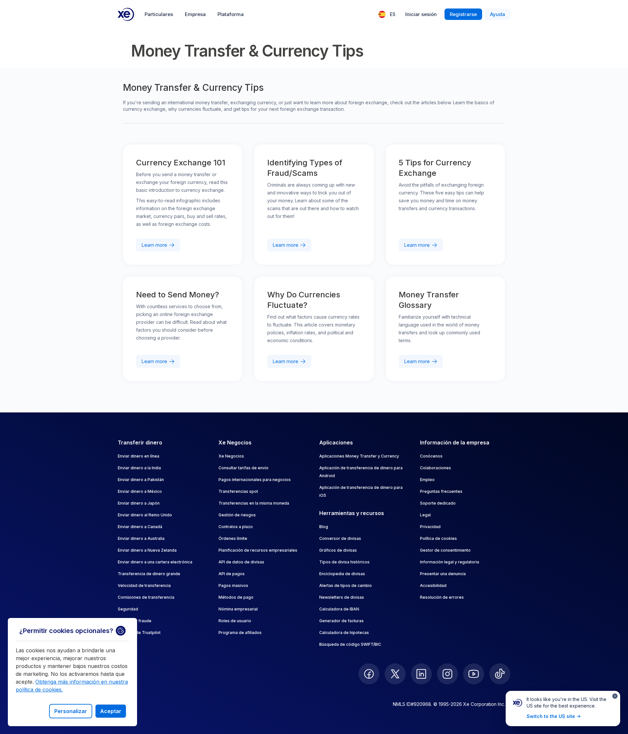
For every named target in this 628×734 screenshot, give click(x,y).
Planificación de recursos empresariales (257, 550)
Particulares (159, 14)
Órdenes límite (232, 538)
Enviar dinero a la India (139, 467)
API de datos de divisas (241, 561)
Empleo (427, 479)
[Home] (126, 14)
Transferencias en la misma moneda (253, 503)
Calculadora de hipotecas (344, 632)
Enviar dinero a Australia (141, 538)
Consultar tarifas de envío (243, 467)
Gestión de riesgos (237, 514)
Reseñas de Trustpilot (139, 632)
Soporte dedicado (438, 503)
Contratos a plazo (235, 526)
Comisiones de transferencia (146, 597)
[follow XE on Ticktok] (499, 673)
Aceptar (110, 711)
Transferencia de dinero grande (149, 573)
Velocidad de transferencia (144, 585)
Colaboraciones (435, 467)
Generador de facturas (341, 620)
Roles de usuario (234, 620)
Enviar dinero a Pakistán (141, 479)
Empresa (195, 14)
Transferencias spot (238, 491)
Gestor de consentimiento (445, 550)
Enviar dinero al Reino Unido (145, 514)
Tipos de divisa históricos (344, 561)
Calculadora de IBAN (339, 609)
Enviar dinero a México (140, 491)
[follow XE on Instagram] (447, 673)
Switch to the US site (551, 716)
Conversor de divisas (340, 538)
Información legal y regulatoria (449, 561)
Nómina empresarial (238, 609)
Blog (323, 526)
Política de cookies (438, 538)
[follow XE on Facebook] (368, 673)
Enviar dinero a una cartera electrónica (155, 561)
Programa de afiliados (240, 632)
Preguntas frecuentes (441, 491)
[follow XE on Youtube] (473, 673)
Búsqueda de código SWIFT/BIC (350, 644)
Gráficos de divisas (338, 550)
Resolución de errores (442, 597)
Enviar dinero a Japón (139, 503)
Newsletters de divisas (341, 597)
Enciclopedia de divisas (342, 573)
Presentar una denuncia (443, 573)
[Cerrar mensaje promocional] (615, 696)
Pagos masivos (233, 585)
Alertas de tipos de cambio (345, 585)
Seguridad (128, 609)
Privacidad (430, 526)
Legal (425, 514)
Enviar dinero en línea (138, 456)
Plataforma (231, 14)
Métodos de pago (235, 597)
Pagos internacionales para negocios (254, 479)
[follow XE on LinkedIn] (421, 673)
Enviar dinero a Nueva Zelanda (147, 550)
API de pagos (231, 573)
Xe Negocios (231, 456)
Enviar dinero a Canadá (140, 526)
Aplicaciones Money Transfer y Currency (359, 456)
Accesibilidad (433, 585)
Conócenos (431, 456)
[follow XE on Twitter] (395, 673)
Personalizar (70, 711)
